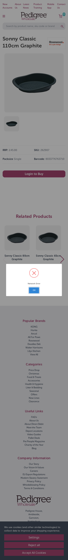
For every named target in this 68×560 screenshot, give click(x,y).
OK (34, 290)
